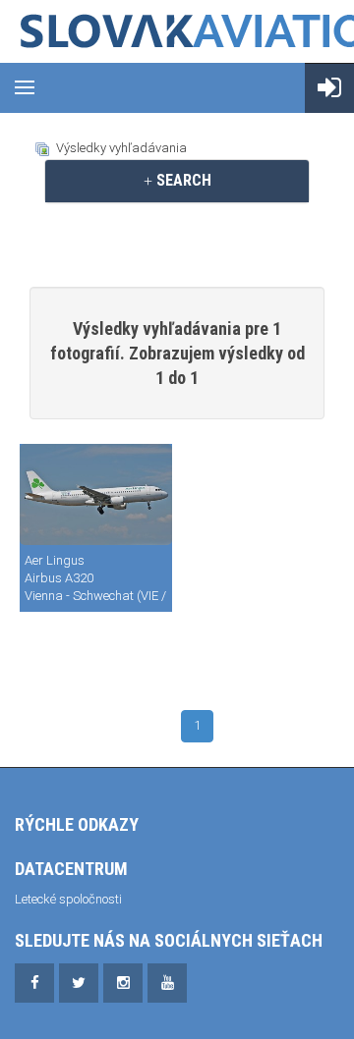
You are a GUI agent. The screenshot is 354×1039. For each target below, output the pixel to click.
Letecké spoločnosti (68, 899)
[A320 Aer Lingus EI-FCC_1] (96, 494)
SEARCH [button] (181, 180)
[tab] (177, 180)
